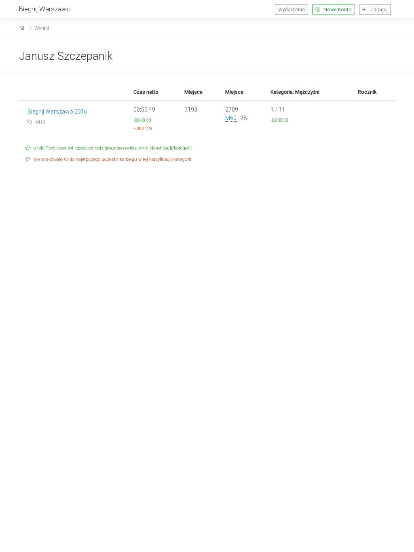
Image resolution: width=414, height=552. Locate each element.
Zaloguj (378, 10)
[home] (23, 28)
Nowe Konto (337, 10)
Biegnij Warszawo (45, 9)
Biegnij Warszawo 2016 (57, 111)
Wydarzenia (291, 10)
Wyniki (41, 28)
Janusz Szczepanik (66, 56)
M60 (231, 118)
